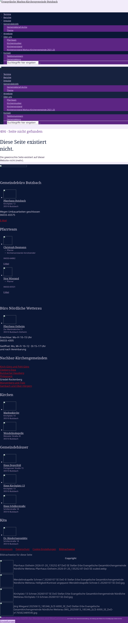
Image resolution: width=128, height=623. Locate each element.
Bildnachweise (67, 549)
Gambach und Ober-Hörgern (16, 386)
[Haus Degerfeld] (9, 462)
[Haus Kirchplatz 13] (9, 482)
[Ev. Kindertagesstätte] (9, 535)
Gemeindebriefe (11, 23)
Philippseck (6, 376)
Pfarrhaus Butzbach (14, 200)
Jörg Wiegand (11, 278)
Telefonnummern (15, 56)
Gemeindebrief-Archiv (17, 27)
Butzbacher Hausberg (12, 373)
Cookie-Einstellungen (44, 549)
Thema (10, 30)
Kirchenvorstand (14, 46)
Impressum (6, 549)
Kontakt (7, 53)
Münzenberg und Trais (12, 382)
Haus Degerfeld (12, 465)
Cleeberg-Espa (8, 369)
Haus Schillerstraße (14, 506)
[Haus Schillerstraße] (9, 502)
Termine (7, 14)
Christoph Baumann (14, 247)
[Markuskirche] (9, 409)
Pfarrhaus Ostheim (14, 326)
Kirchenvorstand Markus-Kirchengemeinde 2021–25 (31, 49)
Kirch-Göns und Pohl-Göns (14, 366)
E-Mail (6, 263)
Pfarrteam (11, 40)
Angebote (8, 33)
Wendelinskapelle (13, 433)
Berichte (7, 17)
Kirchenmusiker (14, 43)
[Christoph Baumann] (7, 244)
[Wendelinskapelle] (9, 429)
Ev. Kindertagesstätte (15, 538)
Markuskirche (11, 412)
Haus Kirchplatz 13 (14, 485)
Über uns (7, 36)
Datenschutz (23, 549)
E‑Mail (3, 220)
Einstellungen (7, 621)
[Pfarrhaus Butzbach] (9, 197)
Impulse (7, 20)
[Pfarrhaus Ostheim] (9, 323)
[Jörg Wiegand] (7, 275)
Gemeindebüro (14, 59)
